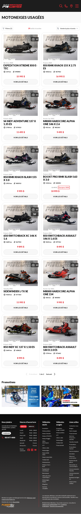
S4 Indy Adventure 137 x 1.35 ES (19, 123)
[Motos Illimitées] (12, 6)
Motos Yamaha (46, 433)
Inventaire (45, 428)
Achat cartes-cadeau (73, 482)
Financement (60, 445)
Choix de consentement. (57, 506)
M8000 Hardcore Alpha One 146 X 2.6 (59, 123)
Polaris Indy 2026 (47, 457)
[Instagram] (32, 450)
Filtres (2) (8, 28)
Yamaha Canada (73, 442)
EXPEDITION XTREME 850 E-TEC (20, 67)
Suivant (49, 374)
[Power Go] (20, 505)
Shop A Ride (16, 502)
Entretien (72, 454)
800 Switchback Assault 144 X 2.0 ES (59, 348)
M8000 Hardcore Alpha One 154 (59, 293)
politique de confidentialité (49, 504)
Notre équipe (73, 431)
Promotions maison (72, 448)
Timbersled (45, 460)
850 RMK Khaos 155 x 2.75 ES (59, 67)
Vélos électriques (45, 442)
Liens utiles (74, 422)
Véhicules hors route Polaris (46, 476)
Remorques (45, 473)
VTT (43, 445)
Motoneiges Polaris (45, 481)
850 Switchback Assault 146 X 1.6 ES (59, 237)
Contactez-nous (73, 426)
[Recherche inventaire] (61, 6)
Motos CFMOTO (47, 436)
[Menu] (77, 6)
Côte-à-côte (45, 448)
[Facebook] (28, 450)
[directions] (71, 6)
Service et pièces (74, 451)
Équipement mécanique (45, 470)
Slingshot (44, 484)
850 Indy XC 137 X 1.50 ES (19, 347)
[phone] (66, 6)
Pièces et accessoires (72, 457)
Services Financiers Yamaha (72, 437)
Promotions (72, 444)
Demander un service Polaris (73, 465)
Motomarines (46, 462)
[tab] (23, 426)
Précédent (33, 374)
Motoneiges (45, 450)
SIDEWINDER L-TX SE (15, 291)
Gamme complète (45, 487)
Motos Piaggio (46, 438)
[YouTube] (35, 450)
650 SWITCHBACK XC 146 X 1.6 (20, 237)
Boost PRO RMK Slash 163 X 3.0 (60, 178)
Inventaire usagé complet (60, 429)
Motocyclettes (46, 431)
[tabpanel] (28, 438)
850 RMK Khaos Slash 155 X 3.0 (20, 178)
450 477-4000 (10, 438)
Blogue (71, 428)
